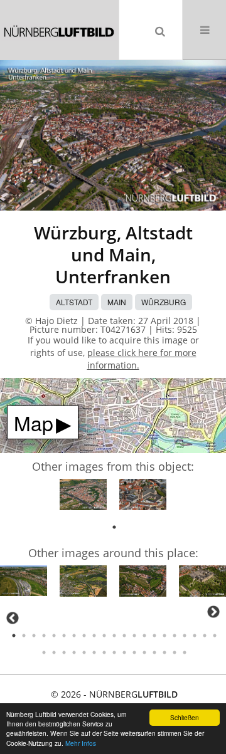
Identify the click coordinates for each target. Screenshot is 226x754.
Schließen (184, 717)
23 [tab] (54, 652)
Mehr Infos (80, 743)
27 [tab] (94, 652)
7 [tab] (74, 635)
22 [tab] (44, 652)
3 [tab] (34, 635)
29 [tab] (114, 652)
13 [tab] (134, 635)
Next (213, 611)
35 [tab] (174, 652)
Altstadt (74, 301)
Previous (12, 618)
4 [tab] (44, 635)
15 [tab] (154, 635)
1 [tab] (114, 527)
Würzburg (163, 301)
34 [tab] (164, 652)
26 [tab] (84, 652)
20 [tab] (204, 635)
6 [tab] (64, 635)
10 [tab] (104, 635)
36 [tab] (184, 652)
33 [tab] (154, 652)
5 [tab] (54, 635)
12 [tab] (124, 635)
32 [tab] (144, 652)
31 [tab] (134, 652)
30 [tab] (124, 652)
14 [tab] (144, 635)
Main (116, 301)
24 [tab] (64, 652)
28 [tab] (104, 652)
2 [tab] (24, 635)
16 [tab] (164, 635)
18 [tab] (184, 635)
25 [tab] (74, 652)
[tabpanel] (83, 497)
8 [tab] (84, 635)
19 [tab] (194, 635)
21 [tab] (214, 635)
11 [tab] (114, 635)
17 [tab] (174, 635)
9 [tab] (94, 635)
